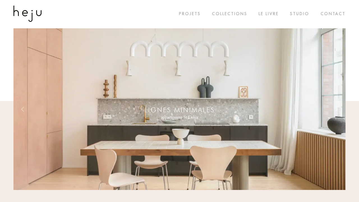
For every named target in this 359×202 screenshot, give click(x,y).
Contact (333, 14)
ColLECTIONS (229, 14)
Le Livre (269, 14)
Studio (299, 14)
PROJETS (190, 14)
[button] (22, 109)
